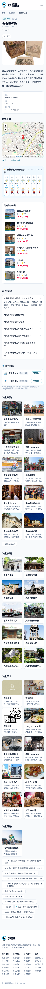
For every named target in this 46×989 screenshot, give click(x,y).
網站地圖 (38, 971)
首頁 (3, 13)
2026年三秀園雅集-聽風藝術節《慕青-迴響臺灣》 (24, 878)
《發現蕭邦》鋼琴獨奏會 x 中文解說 (19, 917)
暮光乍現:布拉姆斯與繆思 (27, 907)
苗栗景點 (5, 971)
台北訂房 (27, 961)
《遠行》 (8, 907)
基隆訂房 (27, 958)
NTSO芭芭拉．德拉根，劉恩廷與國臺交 (20, 901)
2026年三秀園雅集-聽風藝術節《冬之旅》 (21, 873)
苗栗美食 (16, 971)
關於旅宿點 (39, 958)
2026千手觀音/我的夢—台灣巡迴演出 (19, 912)
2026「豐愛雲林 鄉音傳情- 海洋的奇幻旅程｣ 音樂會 (23, 861)
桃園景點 (5, 964)
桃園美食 (16, 964)
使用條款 (38, 967)
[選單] (41, 4)
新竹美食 (16, 967)
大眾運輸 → (36, 373)
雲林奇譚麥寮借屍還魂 (13, 896)
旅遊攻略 (38, 961)
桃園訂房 (27, 964)
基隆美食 (16, 958)
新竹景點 (5, 967)
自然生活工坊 (10, 544)
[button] (23, 137)
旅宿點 (13, 4)
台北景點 (5, 961)
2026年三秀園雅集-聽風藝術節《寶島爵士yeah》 (24, 868)
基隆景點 (5, 958)
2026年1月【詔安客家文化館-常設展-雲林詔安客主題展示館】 (23, 884)
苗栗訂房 (27, 971)
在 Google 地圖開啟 (12, 160)
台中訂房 (27, 974)
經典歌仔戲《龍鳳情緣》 (14, 891)
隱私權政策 (39, 964)
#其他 (5, 31)
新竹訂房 (27, 967)
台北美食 (16, 961)
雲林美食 (12, 13)
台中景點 (5, 974)
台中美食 (16, 974)
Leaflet (19, 156)
